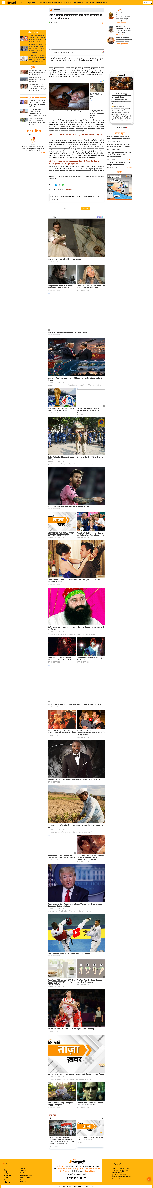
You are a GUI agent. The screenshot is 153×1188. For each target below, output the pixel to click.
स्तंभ (120, 9)
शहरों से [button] (56, 3)
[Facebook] (101, 28)
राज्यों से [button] (48, 3)
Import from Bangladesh (63, 196)
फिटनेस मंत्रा (129, 159)
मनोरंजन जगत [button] (88, 3)
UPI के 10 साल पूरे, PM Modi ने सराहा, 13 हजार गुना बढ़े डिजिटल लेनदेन (90, 1138)
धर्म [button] (104, 3)
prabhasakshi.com (88, 1171)
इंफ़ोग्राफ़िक (7, 1175)
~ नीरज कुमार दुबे (121, 23)
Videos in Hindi (94, 1169)
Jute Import (54, 199)
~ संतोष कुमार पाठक (122, 44)
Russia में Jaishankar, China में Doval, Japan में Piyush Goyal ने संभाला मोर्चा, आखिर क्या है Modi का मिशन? (124, 17)
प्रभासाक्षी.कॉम (59, 1166)
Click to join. (69, 189)
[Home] (51, 10)
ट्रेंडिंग (33, 67)
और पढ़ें (43, 152)
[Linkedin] (75, 1178)
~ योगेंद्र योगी (119, 34)
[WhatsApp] (101, 36)
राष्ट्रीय (22, 3)
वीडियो (6, 1173)
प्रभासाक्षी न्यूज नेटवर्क (54, 52)
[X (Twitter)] (101, 32)
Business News (77, 196)
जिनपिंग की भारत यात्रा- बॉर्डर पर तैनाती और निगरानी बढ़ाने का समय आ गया (124, 40)
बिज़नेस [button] (34, 3)
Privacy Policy (25, 1177)
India (51, 196)
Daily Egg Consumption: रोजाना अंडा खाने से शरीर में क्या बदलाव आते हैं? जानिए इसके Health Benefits (119, 155)
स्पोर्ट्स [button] (42, 3)
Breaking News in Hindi (80, 1169)
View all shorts (121, 128)
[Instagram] (78, 1178)
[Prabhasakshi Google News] (103, 52)
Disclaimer (23, 1173)
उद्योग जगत (57, 10)
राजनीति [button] (98, 3)
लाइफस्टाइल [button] (77, 3)
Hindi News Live (65, 1171)
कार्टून (6, 1178)
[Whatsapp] (63, 186)
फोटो (5, 1171)
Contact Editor (117, 1179)
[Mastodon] (85, 1178)
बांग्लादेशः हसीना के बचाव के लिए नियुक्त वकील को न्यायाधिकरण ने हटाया (79, 135)
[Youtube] (81, 1178)
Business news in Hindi (91, 196)
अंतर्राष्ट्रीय (28, 3)
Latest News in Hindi (64, 1169)
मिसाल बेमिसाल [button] (66, 3)
